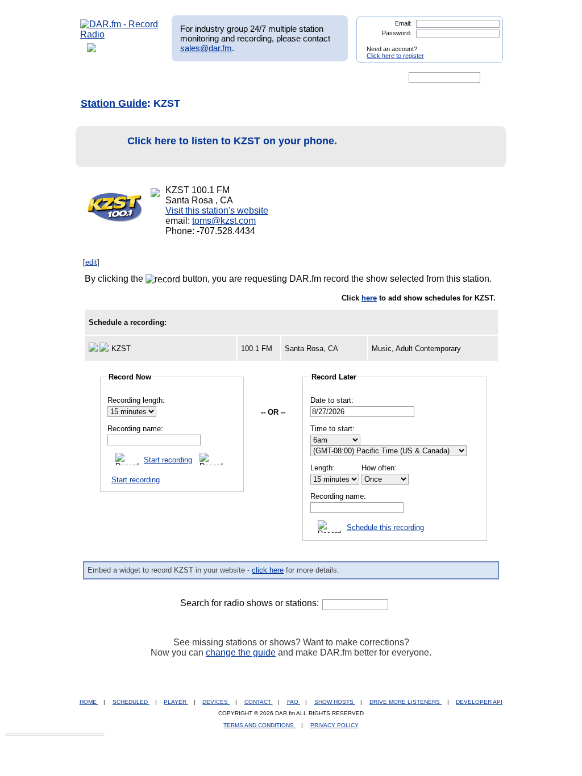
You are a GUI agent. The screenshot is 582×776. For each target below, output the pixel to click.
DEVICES (216, 702)
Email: (403, 23)
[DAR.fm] (119, 34)
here (369, 298)
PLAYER (176, 702)
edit (91, 262)
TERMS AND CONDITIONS (259, 725)
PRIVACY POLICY (334, 725)
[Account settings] (346, 78)
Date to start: (332, 400)
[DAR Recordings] (155, 78)
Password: (396, 33)
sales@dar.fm (206, 48)
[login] (485, 44)
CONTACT (258, 702)
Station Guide (114, 103)
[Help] (257, 78)
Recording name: (135, 428)
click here (268, 570)
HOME (89, 702)
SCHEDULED (131, 702)
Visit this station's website (216, 210)
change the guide (241, 652)
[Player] (211, 78)
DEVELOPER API (479, 702)
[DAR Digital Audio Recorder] (99, 78)
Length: (322, 468)
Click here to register (395, 55)
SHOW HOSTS (334, 702)
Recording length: (136, 400)
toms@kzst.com (224, 221)
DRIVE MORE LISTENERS (405, 702)
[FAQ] (300, 78)
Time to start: (332, 428)
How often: (379, 468)
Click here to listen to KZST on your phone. (232, 141)
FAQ (293, 702)
